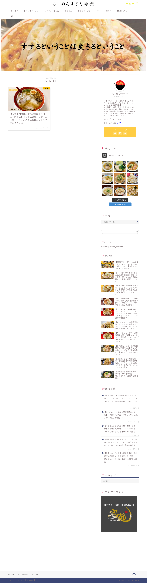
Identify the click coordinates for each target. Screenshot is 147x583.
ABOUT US (124, 11)
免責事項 (30, 580)
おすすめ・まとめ (51, 11)
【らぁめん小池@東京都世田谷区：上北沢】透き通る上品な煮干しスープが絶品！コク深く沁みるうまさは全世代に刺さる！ (120, 429)
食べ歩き (14, 11)
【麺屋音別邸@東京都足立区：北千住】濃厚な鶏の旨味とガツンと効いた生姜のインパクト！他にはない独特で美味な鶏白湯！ (120, 442)
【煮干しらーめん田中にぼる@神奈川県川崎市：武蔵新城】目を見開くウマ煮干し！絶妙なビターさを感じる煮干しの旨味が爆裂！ (120, 457)
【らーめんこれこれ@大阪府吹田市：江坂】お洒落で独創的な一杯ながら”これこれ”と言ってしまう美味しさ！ (121, 415)
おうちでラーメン (31, 11)
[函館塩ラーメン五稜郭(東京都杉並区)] (107, 166)
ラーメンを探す (104, 11)
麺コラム (68, 11)
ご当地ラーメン (84, 11)
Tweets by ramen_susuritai (112, 247)
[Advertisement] (120, 548)
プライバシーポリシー (17, 580)
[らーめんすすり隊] (73, 7)
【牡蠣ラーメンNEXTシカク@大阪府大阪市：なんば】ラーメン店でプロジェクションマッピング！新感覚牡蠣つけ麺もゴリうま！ (120, 400)
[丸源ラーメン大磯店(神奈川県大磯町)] (120, 178)
